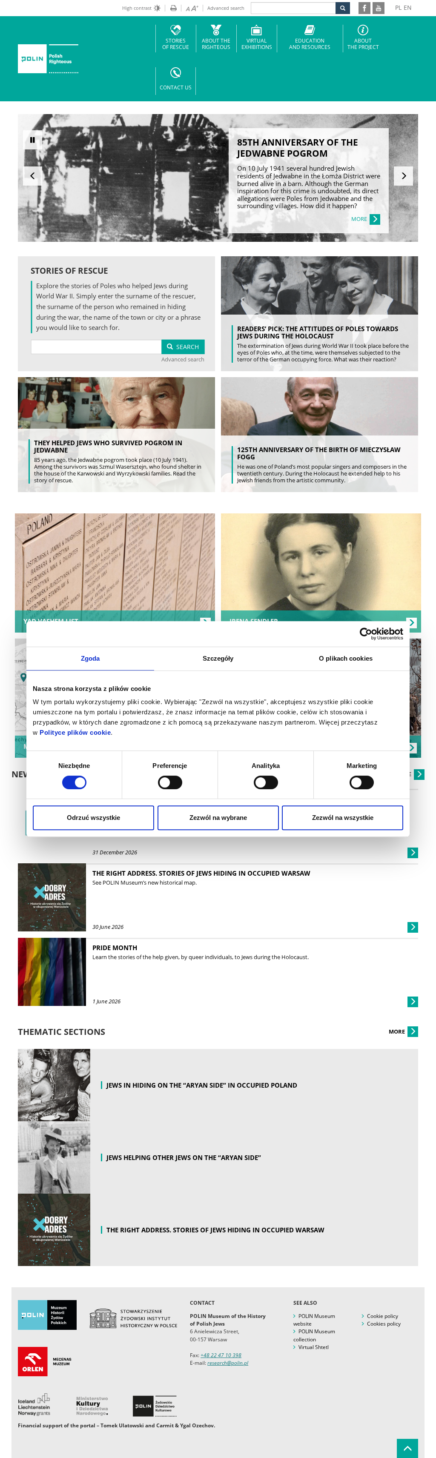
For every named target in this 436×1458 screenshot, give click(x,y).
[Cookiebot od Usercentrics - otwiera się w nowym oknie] (366, 633)
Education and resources (309, 44)
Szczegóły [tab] (218, 658)
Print (171, 8)
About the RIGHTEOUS (216, 44)
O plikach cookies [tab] (346, 658)
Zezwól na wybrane (218, 817)
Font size (189, 8)
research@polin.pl (227, 1362)
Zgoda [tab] (90, 658)
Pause (32, 139)
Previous (32, 176)
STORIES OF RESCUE (175, 44)
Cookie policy (382, 1316)
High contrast (137, 8)
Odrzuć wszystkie (93, 817)
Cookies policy (384, 1323)
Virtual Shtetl (313, 1347)
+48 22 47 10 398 (221, 1355)
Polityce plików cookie (75, 732)
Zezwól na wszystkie (342, 817)
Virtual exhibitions (256, 44)
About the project (363, 44)
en (408, 7)
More (397, 1031)
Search (186, 347)
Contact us (176, 87)
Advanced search (225, 8)
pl (398, 7)
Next (403, 176)
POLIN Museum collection (314, 1335)
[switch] (170, 782)
